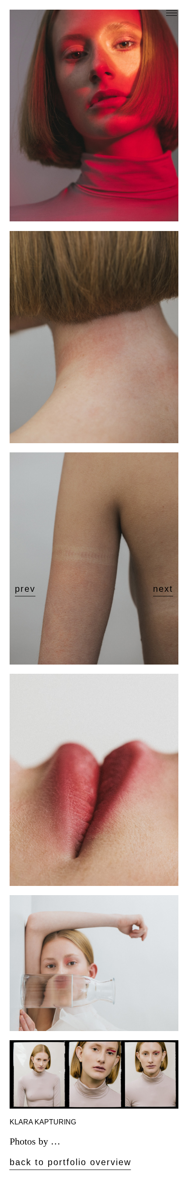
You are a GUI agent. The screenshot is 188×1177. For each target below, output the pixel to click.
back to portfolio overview (70, 1162)
